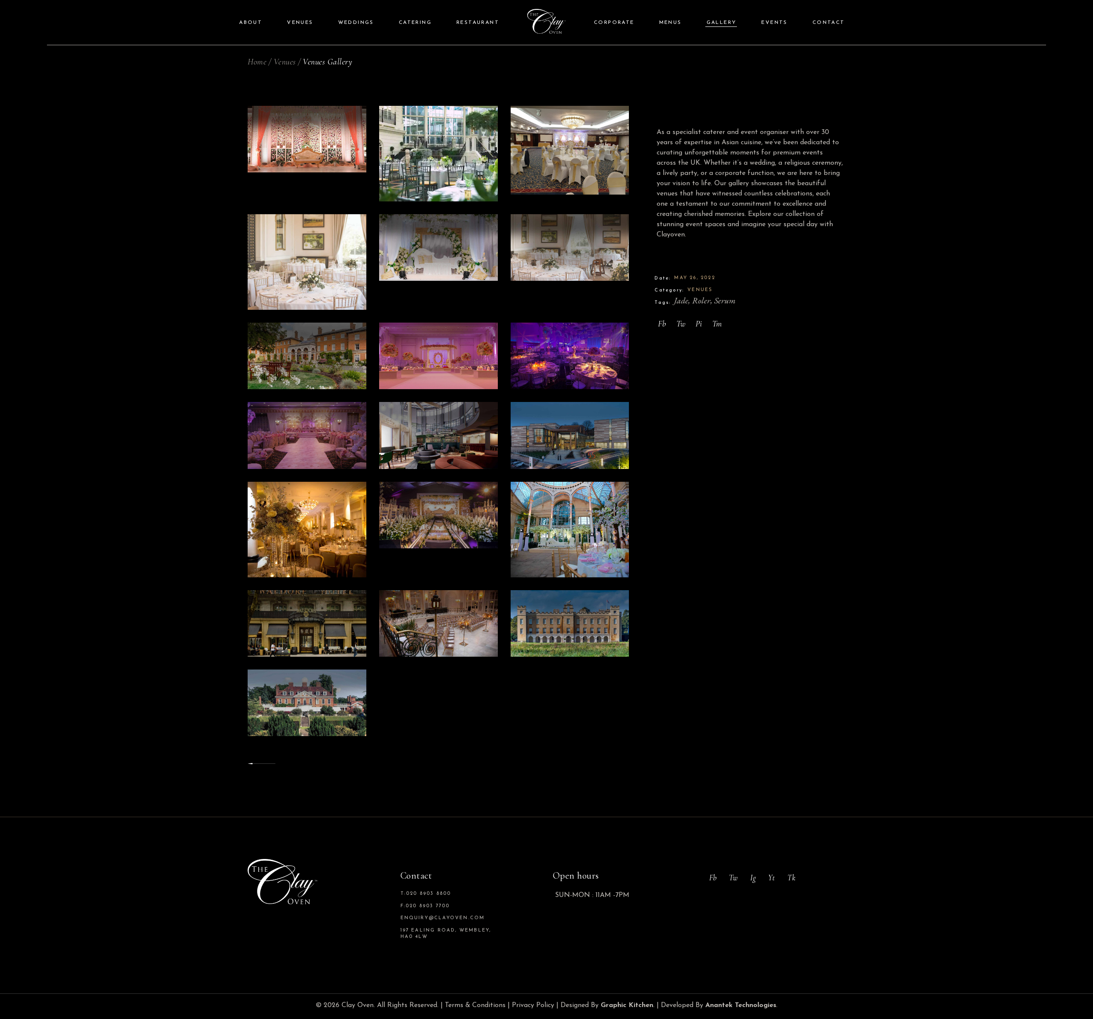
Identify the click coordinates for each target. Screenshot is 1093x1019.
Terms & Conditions (475, 1005)
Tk (791, 877)
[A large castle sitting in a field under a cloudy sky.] (570, 623)
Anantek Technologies (740, 1005)
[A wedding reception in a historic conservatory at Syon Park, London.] (570, 529)
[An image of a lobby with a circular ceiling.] (438, 435)
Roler (701, 300)
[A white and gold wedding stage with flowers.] (438, 247)
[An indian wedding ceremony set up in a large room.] (438, 356)
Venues (700, 290)
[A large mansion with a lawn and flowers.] (307, 356)
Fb (712, 877)
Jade (681, 300)
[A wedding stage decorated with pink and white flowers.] (307, 139)
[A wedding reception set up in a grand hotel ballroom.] (438, 153)
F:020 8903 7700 (425, 906)
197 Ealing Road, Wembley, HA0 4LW (445, 933)
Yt (771, 877)
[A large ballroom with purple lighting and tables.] (570, 356)
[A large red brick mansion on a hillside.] (307, 703)
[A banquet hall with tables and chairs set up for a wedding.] (570, 150)
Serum (725, 300)
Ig (753, 877)
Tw (733, 877)
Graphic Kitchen (627, 1005)
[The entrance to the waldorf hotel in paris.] (307, 623)
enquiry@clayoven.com (442, 918)
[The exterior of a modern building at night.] (570, 435)
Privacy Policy (533, 1005)
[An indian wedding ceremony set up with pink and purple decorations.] (307, 435)
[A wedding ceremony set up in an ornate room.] (438, 623)
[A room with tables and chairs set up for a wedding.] (570, 247)
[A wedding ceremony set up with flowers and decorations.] (438, 515)
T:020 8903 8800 (425, 893)
